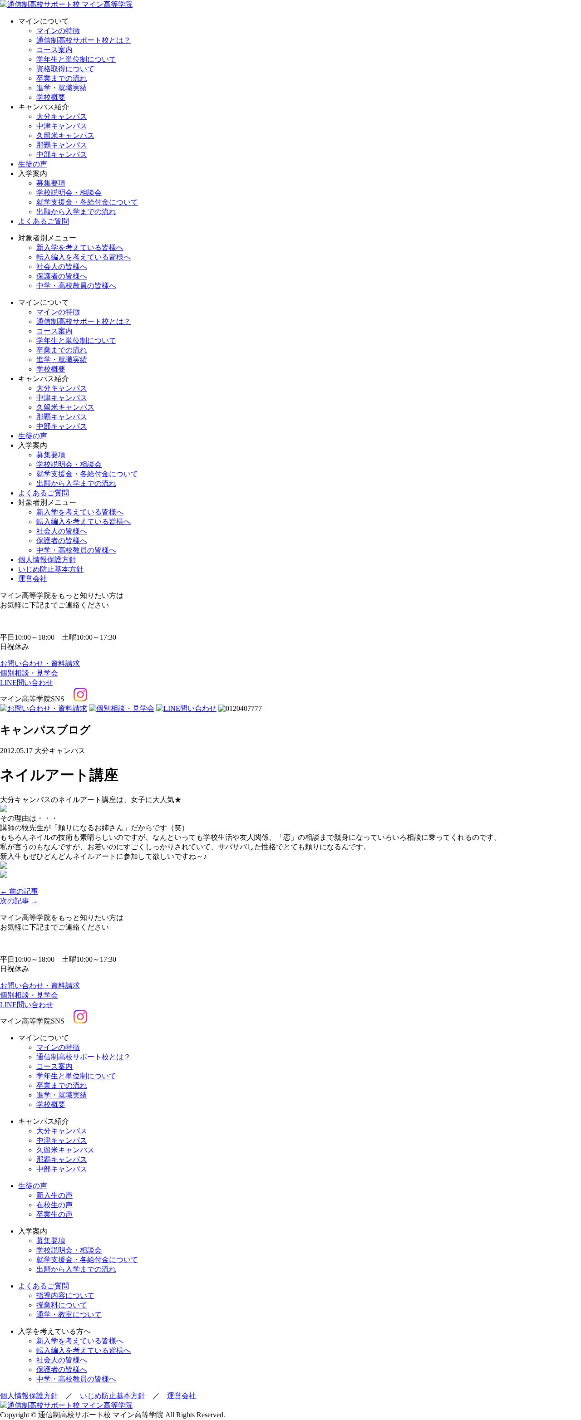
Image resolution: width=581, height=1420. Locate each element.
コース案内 (54, 50)
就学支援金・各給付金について (87, 202)
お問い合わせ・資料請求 (40, 663)
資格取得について (65, 69)
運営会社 (32, 579)
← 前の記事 (19, 891)
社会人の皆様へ (61, 266)
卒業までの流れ (61, 78)
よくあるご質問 (43, 221)
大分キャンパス (61, 116)
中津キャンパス (61, 126)
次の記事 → (19, 901)
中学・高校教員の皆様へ (76, 285)
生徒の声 (32, 164)
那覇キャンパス (61, 145)
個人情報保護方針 (47, 559)
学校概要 (50, 97)
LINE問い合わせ (26, 682)
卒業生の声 (54, 1214)
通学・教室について (69, 1314)
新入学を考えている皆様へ (79, 247)
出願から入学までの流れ (76, 211)
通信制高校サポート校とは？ (83, 40)
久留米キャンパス (65, 135)
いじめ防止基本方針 (51, 569)
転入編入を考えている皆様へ (83, 257)
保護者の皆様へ (61, 276)
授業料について (61, 1305)
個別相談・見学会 (29, 673)
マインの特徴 (58, 30)
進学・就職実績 (61, 88)
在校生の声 (54, 1205)
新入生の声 (54, 1195)
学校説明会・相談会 (69, 192)
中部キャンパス (61, 154)
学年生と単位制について (76, 59)
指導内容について (65, 1295)
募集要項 (50, 183)
